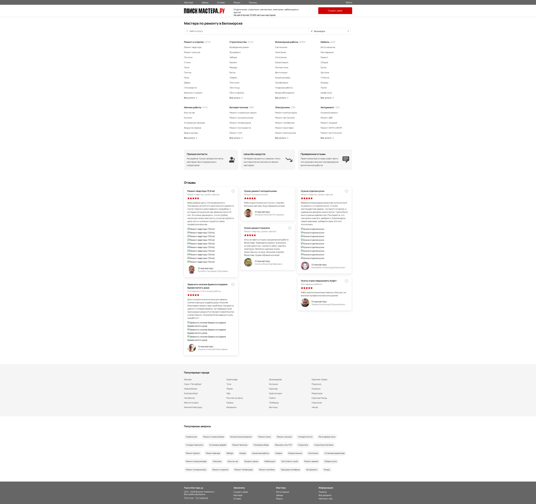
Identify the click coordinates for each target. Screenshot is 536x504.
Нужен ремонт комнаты (257, 227)
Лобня (272, 398)
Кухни (324, 67)
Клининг (188, 117)
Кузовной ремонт (329, 112)
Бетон (233, 72)
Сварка (233, 77)
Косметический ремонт (241, 436)
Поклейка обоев (261, 445)
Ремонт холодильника (196, 469)
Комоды (324, 82)
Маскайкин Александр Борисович (328, 267)
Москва (187, 379)
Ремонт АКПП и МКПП (331, 127)
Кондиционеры (282, 77)
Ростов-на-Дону (234, 398)
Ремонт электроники (285, 132)
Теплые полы (281, 67)
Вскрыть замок (251, 461)
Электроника (285, 107)
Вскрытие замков (192, 127)
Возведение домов (239, 47)
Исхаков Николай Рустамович (269, 214)
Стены (187, 62)
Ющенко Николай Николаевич (213, 349)
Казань (229, 403)
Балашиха (231, 407)
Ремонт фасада (213, 453)
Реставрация (327, 52)
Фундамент (235, 52)
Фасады (233, 67)
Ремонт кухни (264, 436)
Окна (186, 77)
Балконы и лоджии (193, 92)
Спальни (325, 77)
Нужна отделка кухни (312, 191)
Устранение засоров (194, 122)
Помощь (253, 2)
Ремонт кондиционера (196, 461)
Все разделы (325, 495)
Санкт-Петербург (193, 384)
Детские (325, 72)
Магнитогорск (191, 403)
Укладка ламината (194, 445)
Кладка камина (295, 453)
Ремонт (324, 57)
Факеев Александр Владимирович (328, 304)
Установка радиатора (334, 453)
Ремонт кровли (193, 453)
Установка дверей (217, 445)
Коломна (273, 384)
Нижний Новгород (193, 407)
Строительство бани (323, 445)
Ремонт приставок (284, 127)
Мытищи (273, 407)
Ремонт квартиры (193, 47)
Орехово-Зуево (319, 379)
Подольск (316, 384)
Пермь (229, 389)
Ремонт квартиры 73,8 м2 (201, 191)
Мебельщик (269, 461)
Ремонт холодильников (241, 117)
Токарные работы (284, 87)
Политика (189, 498)
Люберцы (274, 403)
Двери (187, 82)
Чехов (315, 407)
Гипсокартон (190, 87)
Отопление (281, 57)
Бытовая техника (242, 107)
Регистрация (282, 491)
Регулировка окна (327, 436)
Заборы (233, 57)
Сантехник (313, 453)
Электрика (280, 52)
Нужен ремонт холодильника (260, 191)
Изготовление (328, 47)
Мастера (188, 2)
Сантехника (281, 47)
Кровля (233, 62)
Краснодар (231, 379)
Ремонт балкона (239, 445)
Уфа (228, 393)
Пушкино (316, 389)
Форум (237, 2)
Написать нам (325, 498)
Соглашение (201, 498)
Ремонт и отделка (197, 42)
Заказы (205, 2)
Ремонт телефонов (284, 122)
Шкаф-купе (326, 92)
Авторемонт (330, 107)
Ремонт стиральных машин (243, 112)
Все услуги (190, 98)
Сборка (324, 62)
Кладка (242, 453)
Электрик (217, 461)
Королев (273, 389)
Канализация (281, 62)
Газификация (281, 82)
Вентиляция (281, 72)
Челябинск (189, 398)
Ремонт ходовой (329, 122)
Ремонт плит (236, 132)
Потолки (188, 57)
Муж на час (189, 112)
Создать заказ (335, 10)
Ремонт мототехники (331, 132)
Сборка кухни (330, 461)
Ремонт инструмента (240, 127)
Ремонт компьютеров (286, 112)
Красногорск (275, 393)
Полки (324, 87)
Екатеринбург (191, 393)
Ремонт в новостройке (213, 436)
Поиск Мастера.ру (193, 487)
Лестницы (235, 87)
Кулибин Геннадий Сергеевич (213, 271)
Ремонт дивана (311, 461)
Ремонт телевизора (243, 469)
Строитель (303, 445)
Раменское (317, 393)
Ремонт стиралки (220, 469)
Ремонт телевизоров (240, 122)
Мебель (328, 42)
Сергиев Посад (319, 398)
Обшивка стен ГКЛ (283, 445)
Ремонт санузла (192, 52)
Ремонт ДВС (327, 117)
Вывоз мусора (191, 132)
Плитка (187, 72)
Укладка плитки (305, 436)
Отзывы (221, 2)
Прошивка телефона (290, 469)
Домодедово (275, 379)
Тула (228, 384)
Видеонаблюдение (284, 92)
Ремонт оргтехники (285, 117)
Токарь (327, 469)
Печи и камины (237, 92)
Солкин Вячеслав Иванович (268, 263)
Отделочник (191, 436)
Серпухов (317, 403)
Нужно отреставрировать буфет (319, 280)
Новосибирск (190, 389)
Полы (186, 67)
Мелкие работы (196, 107)
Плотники (234, 82)
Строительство (241, 42)
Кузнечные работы (260, 453)
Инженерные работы (290, 42)
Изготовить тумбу (289, 461)
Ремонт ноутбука (267, 469)
